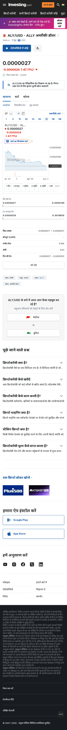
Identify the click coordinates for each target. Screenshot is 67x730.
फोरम (26, 96)
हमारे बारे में (41, 582)
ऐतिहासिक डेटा (19, 105)
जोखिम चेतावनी (8, 710)
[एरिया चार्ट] (11, 113)
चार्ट (17, 96)
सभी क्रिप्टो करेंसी (28, 13)
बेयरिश (36, 317)
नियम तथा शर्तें (8, 688)
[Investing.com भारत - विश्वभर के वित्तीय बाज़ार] (20, 5)
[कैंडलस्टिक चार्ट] (6, 113)
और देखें (33, 265)
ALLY (42, 278)
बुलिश (36, 333)
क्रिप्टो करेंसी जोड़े (49, 13)
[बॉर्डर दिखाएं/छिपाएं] (23, 113)
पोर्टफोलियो (8, 589)
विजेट (5, 596)
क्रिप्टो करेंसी (9, 13)
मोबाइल (6, 582)
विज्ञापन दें (40, 589)
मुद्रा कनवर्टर (34, 105)
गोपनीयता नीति (8, 699)
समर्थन (39, 596)
